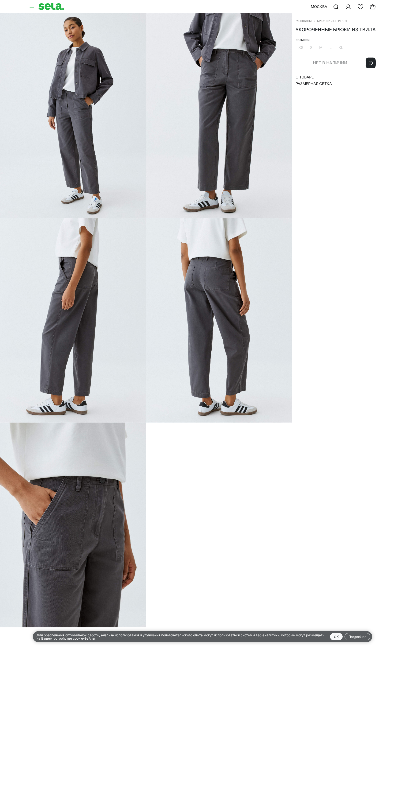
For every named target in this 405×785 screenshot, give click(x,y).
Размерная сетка (314, 83)
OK (336, 637)
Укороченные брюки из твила (336, 29)
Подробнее (357, 637)
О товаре (305, 77)
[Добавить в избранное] (370, 63)
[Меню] (32, 6)
